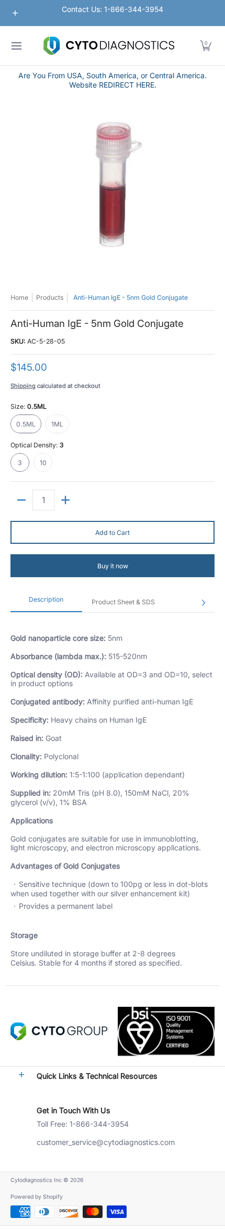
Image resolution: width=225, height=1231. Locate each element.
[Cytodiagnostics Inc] (108, 45)
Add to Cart (112, 533)
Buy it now (112, 566)
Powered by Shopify (36, 1196)
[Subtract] (21, 500)
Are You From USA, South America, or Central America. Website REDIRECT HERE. (112, 80)
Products (49, 297)
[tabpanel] (112, 799)
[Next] (203, 602)
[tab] (46, 602)
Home (19, 297)
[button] (206, 45)
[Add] (65, 500)
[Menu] (15, 45)
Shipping (23, 385)
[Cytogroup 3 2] (58, 1031)
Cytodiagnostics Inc (36, 1180)
